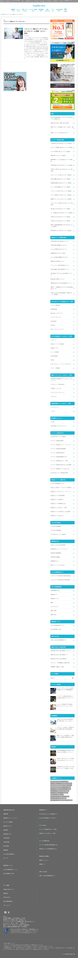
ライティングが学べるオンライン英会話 (61, 191)
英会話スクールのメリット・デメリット (61, 491)
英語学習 (52, 781)
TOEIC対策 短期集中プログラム (59, 245)
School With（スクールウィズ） (59, 426)
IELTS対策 (49, 1)
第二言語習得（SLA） (56, 629)
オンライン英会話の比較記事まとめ (48, 844)
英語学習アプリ (29, 1)
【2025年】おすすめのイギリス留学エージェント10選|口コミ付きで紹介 (65, 767)
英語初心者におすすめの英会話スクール (61, 283)
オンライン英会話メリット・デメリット (61, 444)
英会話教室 (41, 10)
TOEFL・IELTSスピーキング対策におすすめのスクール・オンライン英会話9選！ (65, 759)
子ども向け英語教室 (56, 530)
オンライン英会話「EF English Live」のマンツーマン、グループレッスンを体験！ (65, 705)
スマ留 (52, 422)
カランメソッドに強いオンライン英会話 (61, 175)
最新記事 (13, 10)
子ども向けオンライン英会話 (58, 534)
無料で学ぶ (53, 614)
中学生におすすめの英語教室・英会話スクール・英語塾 (61, 293)
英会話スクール (10, 1)
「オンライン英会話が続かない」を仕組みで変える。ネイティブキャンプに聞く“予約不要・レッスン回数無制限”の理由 (65, 697)
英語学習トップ (3, 1)
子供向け (61, 1)
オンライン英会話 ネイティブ (57, 792)
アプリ (52, 10)
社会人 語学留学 (68, 783)
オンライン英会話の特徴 (57, 440)
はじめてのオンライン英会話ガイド (48, 814)
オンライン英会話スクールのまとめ (60, 468)
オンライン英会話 (16, 1)
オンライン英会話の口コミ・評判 (59, 460)
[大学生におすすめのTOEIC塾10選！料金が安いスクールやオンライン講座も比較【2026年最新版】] (53, 722)
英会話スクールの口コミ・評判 (59, 507)
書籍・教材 (53, 610)
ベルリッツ (53, 340)
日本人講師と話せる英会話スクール (60, 269)
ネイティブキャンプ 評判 (56, 796)
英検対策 (55, 1)
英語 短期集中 (58, 781)
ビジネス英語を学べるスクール (59, 249)
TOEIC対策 (36, 1)
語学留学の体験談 (55, 557)
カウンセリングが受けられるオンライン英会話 (61, 203)
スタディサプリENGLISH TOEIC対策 (60, 579)
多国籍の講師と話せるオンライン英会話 (61, 183)
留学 (23, 1)
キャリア (74, 1)
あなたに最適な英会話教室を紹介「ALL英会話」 (15, 926)
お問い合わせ (6, 897)
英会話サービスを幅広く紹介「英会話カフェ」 (15, 919)
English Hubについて (8, 889)
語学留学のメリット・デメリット (59, 549)
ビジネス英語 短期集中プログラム (59, 257)
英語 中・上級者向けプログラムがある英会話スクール (62, 288)
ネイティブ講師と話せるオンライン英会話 (61, 147)
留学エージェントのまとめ (57, 565)
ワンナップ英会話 (55, 368)
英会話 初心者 (61, 790)
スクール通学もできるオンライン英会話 (61, 195)
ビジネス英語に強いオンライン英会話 (60, 151)
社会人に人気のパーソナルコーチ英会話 (61, 487)
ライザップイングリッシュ (57, 392)
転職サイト (42, 864)
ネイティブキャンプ (56, 317)
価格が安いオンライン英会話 (58, 155)
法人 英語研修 (69, 800)
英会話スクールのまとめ (57, 515)
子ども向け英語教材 (56, 526)
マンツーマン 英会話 (66, 787)
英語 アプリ (60, 794)
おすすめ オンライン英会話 (64, 788)
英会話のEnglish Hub (70, 954)
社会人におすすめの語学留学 (58, 545)
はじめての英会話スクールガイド (47, 818)
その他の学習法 (59, 10)
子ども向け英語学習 (8, 854)
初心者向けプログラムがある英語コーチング (61, 274)
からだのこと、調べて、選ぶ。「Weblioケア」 (15, 923)
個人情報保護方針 (8, 901)
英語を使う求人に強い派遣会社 (59, 658)
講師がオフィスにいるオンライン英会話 (61, 199)
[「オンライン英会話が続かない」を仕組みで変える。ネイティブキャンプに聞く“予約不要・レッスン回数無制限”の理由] (53, 699)
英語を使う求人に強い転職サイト (59, 654)
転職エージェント (43, 860)
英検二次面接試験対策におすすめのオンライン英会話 (61, 225)
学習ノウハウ (25, 10)
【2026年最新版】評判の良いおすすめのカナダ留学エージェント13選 (65, 751)
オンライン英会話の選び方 (57, 452)
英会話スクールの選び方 (57, 499)
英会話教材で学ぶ (55, 590)
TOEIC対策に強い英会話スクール (59, 241)
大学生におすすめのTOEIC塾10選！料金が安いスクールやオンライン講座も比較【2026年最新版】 (65, 720)
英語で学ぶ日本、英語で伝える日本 (60, 123)
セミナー (18, 10)
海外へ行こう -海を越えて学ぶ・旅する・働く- (62, 127)
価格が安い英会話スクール (57, 261)
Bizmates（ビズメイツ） (57, 313)
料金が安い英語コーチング (57, 279)
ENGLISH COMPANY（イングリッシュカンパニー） (61, 379)
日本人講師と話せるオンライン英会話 (60, 179)
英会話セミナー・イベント (10, 818)
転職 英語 (63, 800)
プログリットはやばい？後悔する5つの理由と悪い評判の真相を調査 (65, 728)
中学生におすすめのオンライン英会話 (60, 216)
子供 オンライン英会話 (55, 800)
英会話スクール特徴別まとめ (58, 503)
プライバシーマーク (17, 932)
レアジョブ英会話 (55, 305)
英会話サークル (55, 598)
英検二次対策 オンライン (66, 785)
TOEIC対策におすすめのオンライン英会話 (62, 165)
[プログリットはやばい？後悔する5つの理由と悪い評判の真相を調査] (53, 730)
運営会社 (5, 893)
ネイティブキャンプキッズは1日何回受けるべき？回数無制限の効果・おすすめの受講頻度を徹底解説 (65, 689)
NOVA (52, 360)
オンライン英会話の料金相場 (58, 448)
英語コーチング (54, 794)
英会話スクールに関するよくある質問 (60, 511)
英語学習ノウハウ (68, 1)
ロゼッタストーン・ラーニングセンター (61, 364)
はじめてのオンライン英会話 (58, 436)
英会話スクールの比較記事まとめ (47, 848)
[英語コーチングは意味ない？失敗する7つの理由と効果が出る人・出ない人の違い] (53, 738)
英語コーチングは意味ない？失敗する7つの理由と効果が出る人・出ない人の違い (65, 736)
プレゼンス (53, 396)
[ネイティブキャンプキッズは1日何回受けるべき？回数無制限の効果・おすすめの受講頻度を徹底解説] (53, 691)
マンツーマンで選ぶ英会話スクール (60, 265)
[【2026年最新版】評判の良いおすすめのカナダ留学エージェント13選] (53, 753)
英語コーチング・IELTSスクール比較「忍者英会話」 (16, 925)
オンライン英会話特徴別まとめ (59, 456)
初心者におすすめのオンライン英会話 (60, 208)
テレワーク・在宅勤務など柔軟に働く (60, 662)
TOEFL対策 (42, 1)
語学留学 (5, 830)
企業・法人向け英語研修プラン (59, 640)
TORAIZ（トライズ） (56, 388)
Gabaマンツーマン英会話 (57, 344)
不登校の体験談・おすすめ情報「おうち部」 (14, 918)
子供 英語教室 (63, 798)
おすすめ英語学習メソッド (57, 625)
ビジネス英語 (65, 781)
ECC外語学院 (54, 356)
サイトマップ (6, 905)
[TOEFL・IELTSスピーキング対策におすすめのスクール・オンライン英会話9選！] (53, 761)
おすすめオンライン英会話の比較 (59, 472)
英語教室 (67, 790)
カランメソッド (54, 790)
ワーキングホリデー (55, 798)
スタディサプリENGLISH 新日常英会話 (61, 575)
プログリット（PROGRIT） (58, 384)
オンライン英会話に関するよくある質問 (61, 464)
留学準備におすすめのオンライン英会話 (61, 230)
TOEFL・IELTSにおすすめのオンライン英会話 (61, 170)
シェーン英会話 (55, 352)
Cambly (53, 325)
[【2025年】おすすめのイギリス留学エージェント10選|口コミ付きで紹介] (53, 769)
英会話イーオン (55, 348)
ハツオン (53, 411)
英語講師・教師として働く (57, 666)
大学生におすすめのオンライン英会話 (60, 220)
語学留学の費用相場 (56, 553)
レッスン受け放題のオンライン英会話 (60, 187)
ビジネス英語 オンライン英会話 (57, 783)
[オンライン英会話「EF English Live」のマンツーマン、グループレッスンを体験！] (53, 707)
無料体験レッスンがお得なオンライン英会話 (61, 160)
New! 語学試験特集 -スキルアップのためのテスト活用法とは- (62, 118)
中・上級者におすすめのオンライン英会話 (61, 212)
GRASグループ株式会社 (28, 929)
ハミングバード (55, 407)
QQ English (54, 321)
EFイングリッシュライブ (57, 329)
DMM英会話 (54, 309)
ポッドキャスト (55, 606)
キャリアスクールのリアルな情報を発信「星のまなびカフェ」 (19, 921)
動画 (52, 602)
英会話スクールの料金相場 (57, 495)
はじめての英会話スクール (57, 483)
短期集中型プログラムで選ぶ (58, 253)
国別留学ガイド (55, 561)
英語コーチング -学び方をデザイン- (60, 132)
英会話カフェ (54, 594)
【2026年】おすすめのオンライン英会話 (61, 143)
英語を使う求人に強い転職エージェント (61, 650)
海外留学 (66, 792)
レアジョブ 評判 (65, 796)
